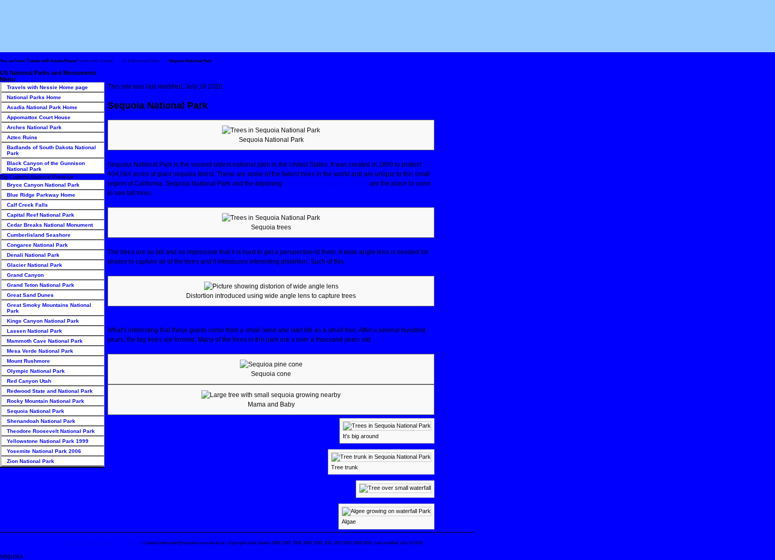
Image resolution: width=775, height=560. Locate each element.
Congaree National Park (37, 245)
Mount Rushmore (28, 361)
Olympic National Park (36, 371)
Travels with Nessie (94, 61)
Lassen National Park (34, 331)
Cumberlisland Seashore (39, 235)
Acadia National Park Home (42, 107)
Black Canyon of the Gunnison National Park (46, 166)
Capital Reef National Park (40, 215)
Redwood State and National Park (50, 391)
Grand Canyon (25, 275)
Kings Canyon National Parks (326, 183)
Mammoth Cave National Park (45, 341)
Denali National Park (33, 255)
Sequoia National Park (35, 411)
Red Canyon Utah (29, 381)
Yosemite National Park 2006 (44, 451)
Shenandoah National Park (41, 421)
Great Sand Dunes (30, 295)
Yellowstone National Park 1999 (48, 441)
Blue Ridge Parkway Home (41, 195)
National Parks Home (34, 97)
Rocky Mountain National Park (45, 401)
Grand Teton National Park (40, 285)
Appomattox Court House (39, 117)
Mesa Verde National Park (40, 351)
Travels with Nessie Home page (47, 87)
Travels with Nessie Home (86, 542)
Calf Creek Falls (27, 205)
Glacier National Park (34, 265)
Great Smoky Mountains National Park (49, 308)
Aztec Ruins (22, 137)
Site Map (132, 542)
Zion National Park (30, 461)
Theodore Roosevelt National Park (51, 431)
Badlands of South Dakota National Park (51, 150)
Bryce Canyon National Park (43, 185)
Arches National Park (34, 127)
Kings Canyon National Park (43, 321)
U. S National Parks (140, 61)
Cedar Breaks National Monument (50, 225)
